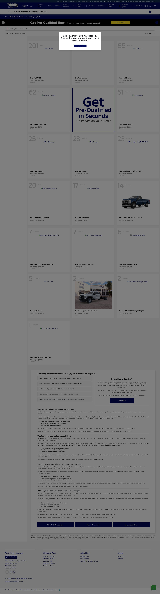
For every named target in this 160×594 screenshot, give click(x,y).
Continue (80, 46)
